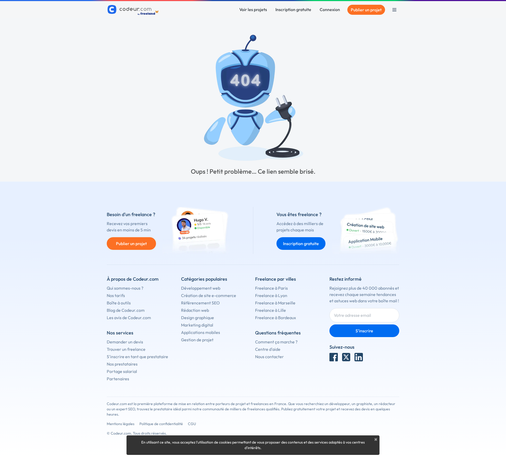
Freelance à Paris (271, 288)
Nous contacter (269, 356)
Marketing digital (197, 325)
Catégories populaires (204, 279)
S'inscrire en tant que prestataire (137, 356)
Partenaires (118, 378)
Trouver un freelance (126, 349)
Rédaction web (195, 310)
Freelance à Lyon (271, 295)
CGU (192, 423)
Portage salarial (122, 371)
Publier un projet (366, 9)
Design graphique (197, 317)
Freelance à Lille (270, 310)
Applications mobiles (200, 332)
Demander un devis (125, 341)
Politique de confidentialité (161, 423)
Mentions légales (120, 423)
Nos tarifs (116, 295)
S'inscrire (364, 330)
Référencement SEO (200, 302)
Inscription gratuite (293, 9)
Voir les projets (253, 9)
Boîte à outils (119, 302)
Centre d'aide (267, 349)
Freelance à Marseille (275, 302)
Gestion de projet (197, 339)
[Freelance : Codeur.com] (134, 9)
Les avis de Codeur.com (129, 317)
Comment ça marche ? (276, 341)
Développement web (200, 288)
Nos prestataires (122, 364)
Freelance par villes (275, 279)
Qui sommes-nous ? (125, 288)
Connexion (330, 9)
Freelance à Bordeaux (275, 317)
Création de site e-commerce (208, 295)
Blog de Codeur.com (126, 310)
